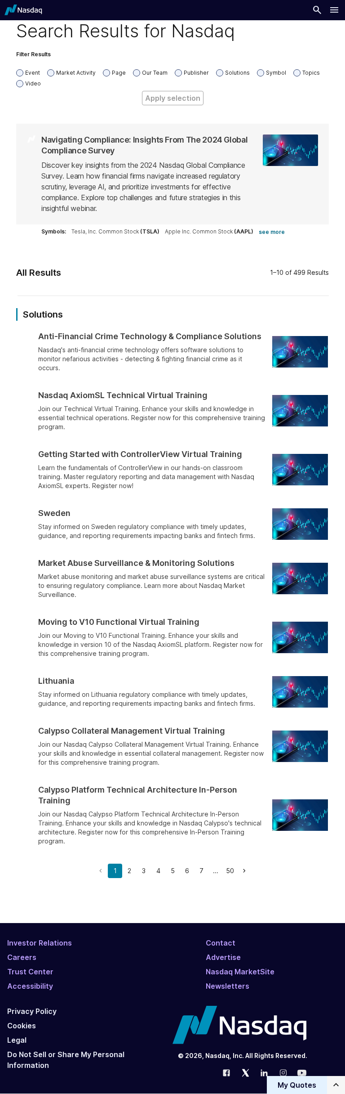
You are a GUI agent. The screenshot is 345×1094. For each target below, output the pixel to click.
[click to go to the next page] (244, 871)
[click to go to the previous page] (100, 871)
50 (230, 870)
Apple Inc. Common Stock (209, 231)
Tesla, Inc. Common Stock (115, 231)
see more (272, 232)
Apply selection (172, 98)
